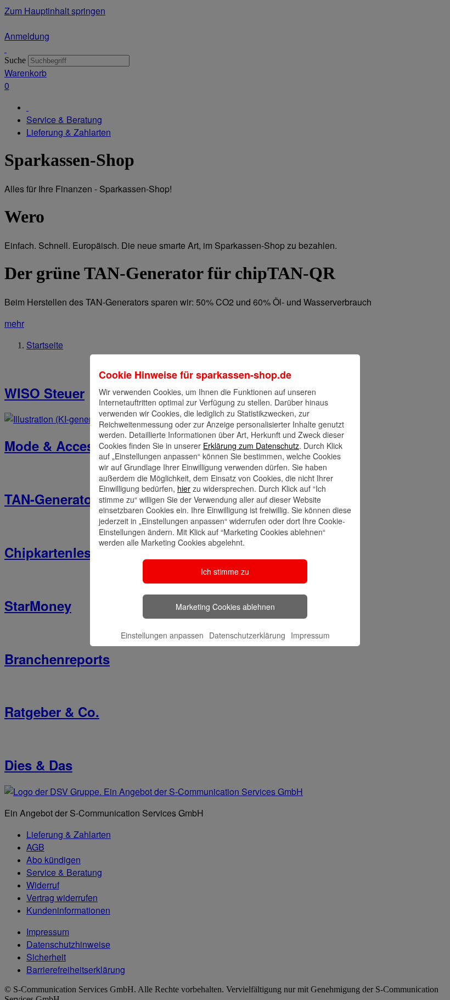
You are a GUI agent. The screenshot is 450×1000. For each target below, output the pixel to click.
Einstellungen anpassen (162, 635)
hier (183, 488)
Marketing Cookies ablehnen (225, 606)
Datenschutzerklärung (247, 635)
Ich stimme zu (225, 571)
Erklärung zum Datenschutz (251, 445)
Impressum (310, 635)
